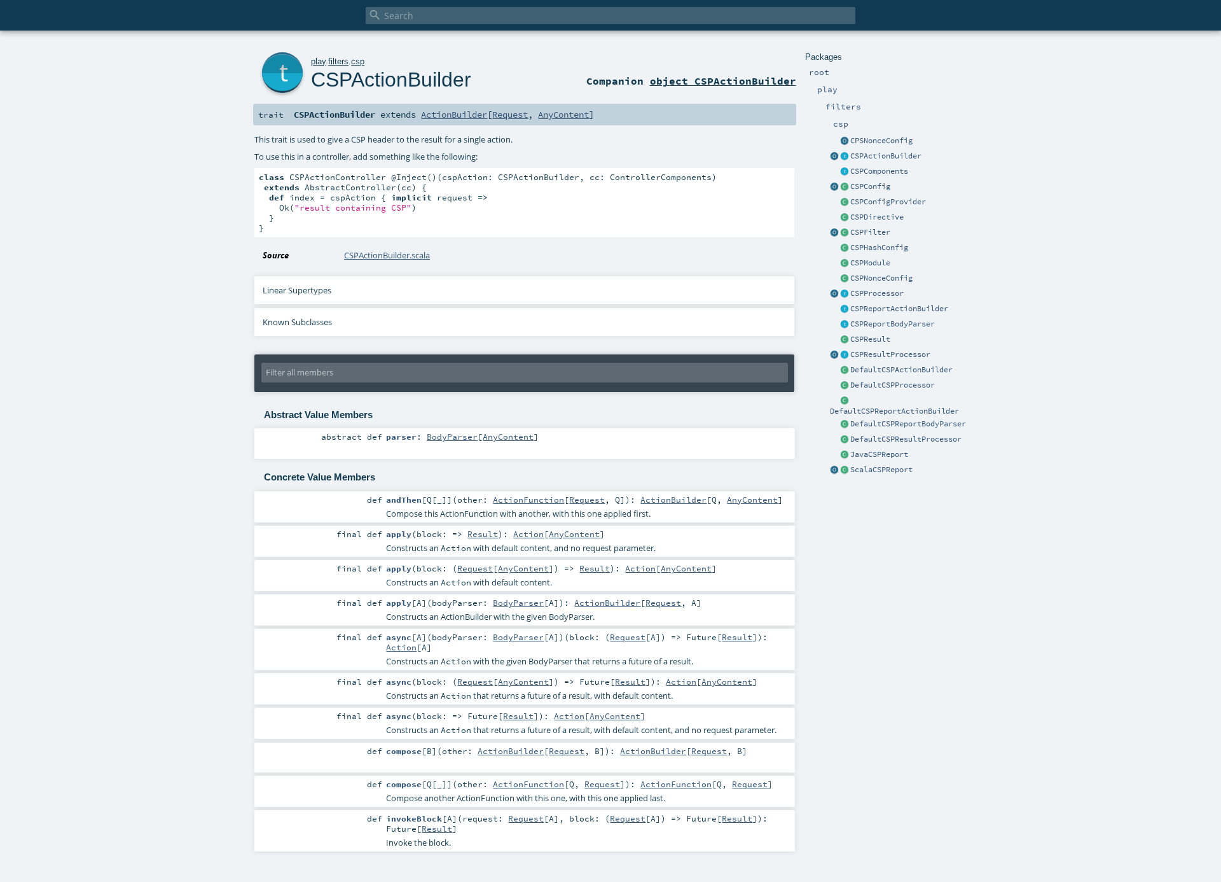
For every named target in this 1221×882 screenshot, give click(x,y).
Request (510, 114)
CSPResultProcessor (890, 354)
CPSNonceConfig (881, 140)
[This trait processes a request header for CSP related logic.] (844, 294)
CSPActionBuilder (885, 155)
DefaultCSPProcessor (892, 385)
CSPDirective (877, 217)
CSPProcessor (877, 293)
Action (528, 534)
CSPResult (870, 339)
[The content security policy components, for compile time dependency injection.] (844, 172)
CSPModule (870, 262)
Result (482, 534)
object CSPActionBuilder (723, 80)
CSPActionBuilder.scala (387, 255)
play (318, 61)
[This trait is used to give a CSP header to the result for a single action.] (844, 156)
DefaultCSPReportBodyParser (908, 423)
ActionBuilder (454, 114)
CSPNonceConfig (881, 278)
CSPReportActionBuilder (899, 308)
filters (338, 61)
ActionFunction (528, 499)
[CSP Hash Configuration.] (844, 248)
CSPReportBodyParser (892, 323)
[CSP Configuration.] (844, 187)
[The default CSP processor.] (844, 386)
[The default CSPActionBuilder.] (844, 370)
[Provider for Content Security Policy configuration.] (844, 202)
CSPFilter (870, 232)
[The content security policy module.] (844, 263)
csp (357, 61)
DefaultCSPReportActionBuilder (894, 411)
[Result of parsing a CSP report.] (844, 470)
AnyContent (563, 114)
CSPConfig (870, 186)
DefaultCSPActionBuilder (901, 369)
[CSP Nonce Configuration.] (844, 279)
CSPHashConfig (879, 247)
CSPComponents (879, 171)
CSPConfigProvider (888, 201)
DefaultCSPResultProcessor (906, 439)
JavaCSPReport (879, 454)
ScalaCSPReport (881, 469)
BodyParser (452, 436)
